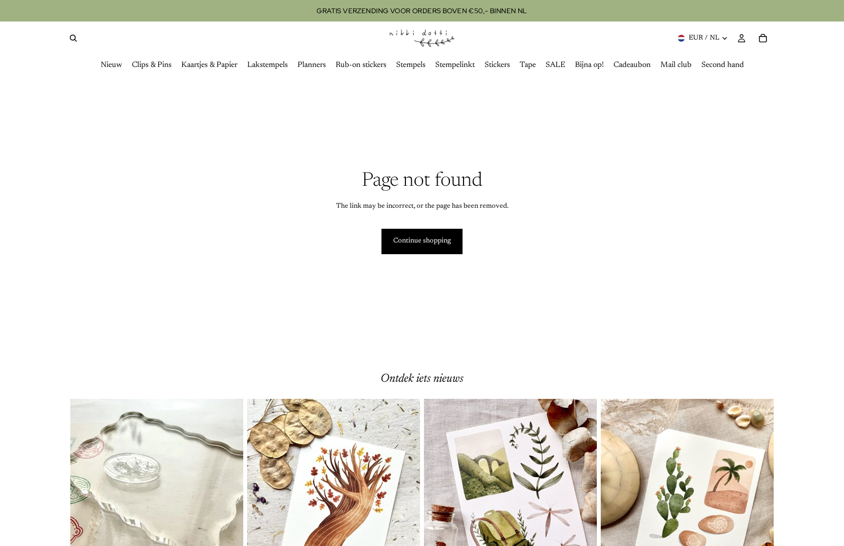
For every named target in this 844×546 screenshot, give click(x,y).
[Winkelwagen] (763, 38)
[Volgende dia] (228, 507)
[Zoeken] (73, 38)
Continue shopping (422, 241)
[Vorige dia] (85, 507)
